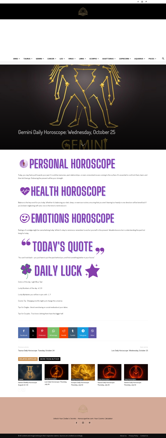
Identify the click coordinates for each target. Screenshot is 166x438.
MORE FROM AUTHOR (49, 359)
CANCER (50, 59)
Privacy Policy (133, 436)
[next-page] (23, 389)
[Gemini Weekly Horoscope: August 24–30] (30, 372)
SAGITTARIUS (108, 59)
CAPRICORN (124, 59)
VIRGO (71, 59)
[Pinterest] (146, 1)
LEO (61, 59)
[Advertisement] (83, 38)
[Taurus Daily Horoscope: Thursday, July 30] (109, 372)
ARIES (15, 59)
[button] (163, 59)
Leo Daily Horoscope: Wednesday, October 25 (130, 351)
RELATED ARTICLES (27, 359)
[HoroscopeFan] (83, 11)
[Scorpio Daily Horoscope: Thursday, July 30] (83, 372)
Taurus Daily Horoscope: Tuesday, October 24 (36, 351)
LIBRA (81, 59)
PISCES (151, 59)
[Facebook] (138, 1)
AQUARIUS (138, 59)
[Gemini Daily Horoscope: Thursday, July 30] (136, 372)
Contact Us (144, 436)
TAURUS (26, 59)
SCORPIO (93, 59)
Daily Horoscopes (50, 379)
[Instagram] (142, 1)
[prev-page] (19, 389)
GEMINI (39, 59)
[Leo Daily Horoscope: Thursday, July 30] (56, 372)
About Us (123, 436)
